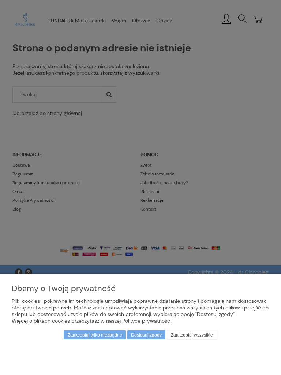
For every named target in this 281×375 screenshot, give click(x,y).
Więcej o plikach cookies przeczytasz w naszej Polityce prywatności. (92, 321)
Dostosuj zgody (146, 335)
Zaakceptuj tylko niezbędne (95, 335)
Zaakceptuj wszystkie (192, 335)
